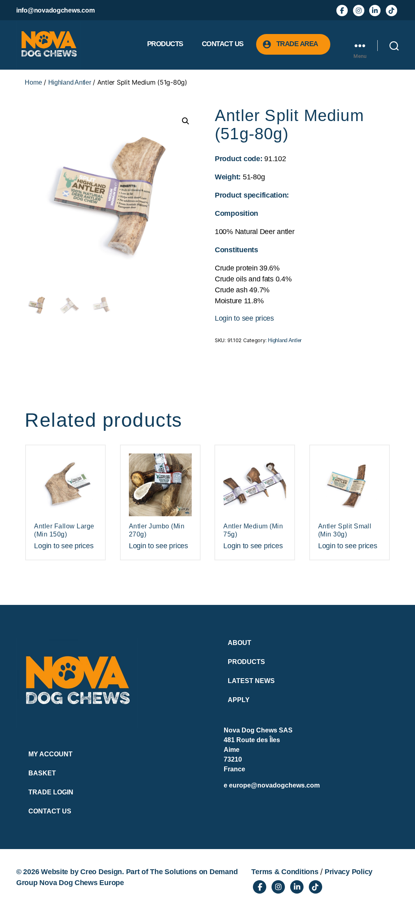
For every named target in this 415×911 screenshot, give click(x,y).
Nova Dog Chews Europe (81, 883)
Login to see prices (244, 318)
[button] (185, 121)
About (239, 642)
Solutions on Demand (201, 872)
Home (33, 82)
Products (165, 44)
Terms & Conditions (284, 872)
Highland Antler (69, 82)
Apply (239, 699)
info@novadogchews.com (55, 10)
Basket (42, 773)
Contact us (223, 44)
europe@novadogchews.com (274, 785)
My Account (50, 754)
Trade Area (297, 44)
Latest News (251, 680)
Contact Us (49, 811)
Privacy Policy (348, 872)
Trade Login (50, 792)
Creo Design (101, 872)
